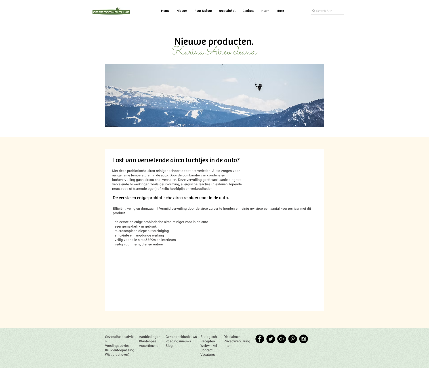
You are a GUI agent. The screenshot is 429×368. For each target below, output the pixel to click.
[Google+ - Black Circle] (281, 339)
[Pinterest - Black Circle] (292, 339)
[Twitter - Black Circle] (270, 339)
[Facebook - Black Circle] (259, 339)
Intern (228, 345)
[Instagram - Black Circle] (303, 339)
